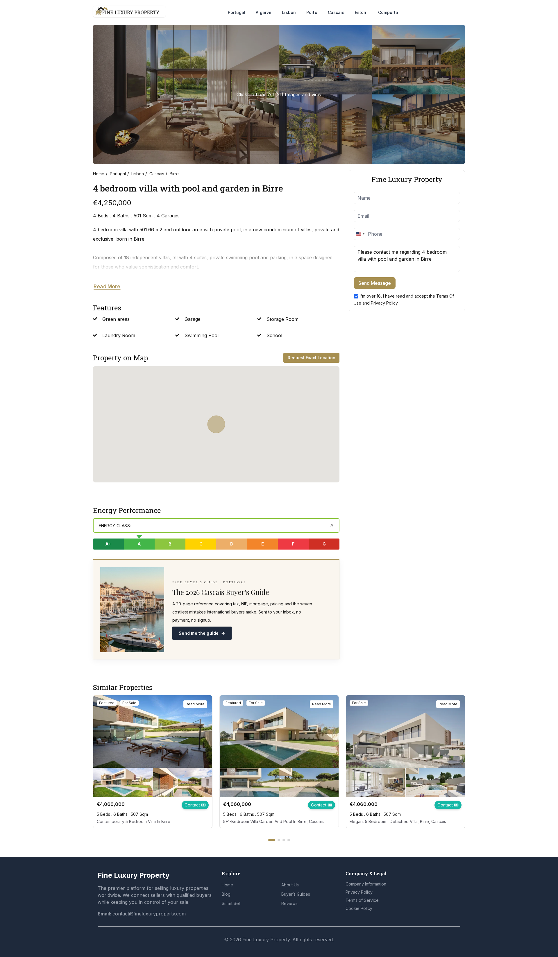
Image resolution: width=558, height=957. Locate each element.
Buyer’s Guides (295, 894)
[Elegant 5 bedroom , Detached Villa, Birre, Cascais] (405, 731)
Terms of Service (362, 900)
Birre (174, 173)
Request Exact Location (311, 357)
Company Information (366, 883)
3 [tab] (283, 840)
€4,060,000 (111, 804)
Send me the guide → (202, 633)
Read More (107, 286)
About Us (290, 884)
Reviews (289, 903)
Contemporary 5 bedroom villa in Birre (133, 821)
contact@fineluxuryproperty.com (149, 914)
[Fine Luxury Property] (129, 11)
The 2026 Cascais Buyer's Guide (220, 592)
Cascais (336, 12)
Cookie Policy (359, 908)
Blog (226, 894)
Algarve (263, 12)
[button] (216, 424)
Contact (193, 804)
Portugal (236, 12)
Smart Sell (231, 903)
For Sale (129, 703)
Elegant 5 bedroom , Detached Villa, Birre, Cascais (398, 821)
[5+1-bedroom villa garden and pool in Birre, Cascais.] (279, 731)
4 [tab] (288, 840)
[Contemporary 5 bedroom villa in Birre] (152, 731)
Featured (107, 703)
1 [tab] (271, 840)
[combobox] (360, 234)
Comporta (388, 12)
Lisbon (289, 12)
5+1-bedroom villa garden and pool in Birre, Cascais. (274, 821)
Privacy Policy (384, 302)
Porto (311, 12)
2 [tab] (279, 840)
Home (98, 173)
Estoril (361, 12)
